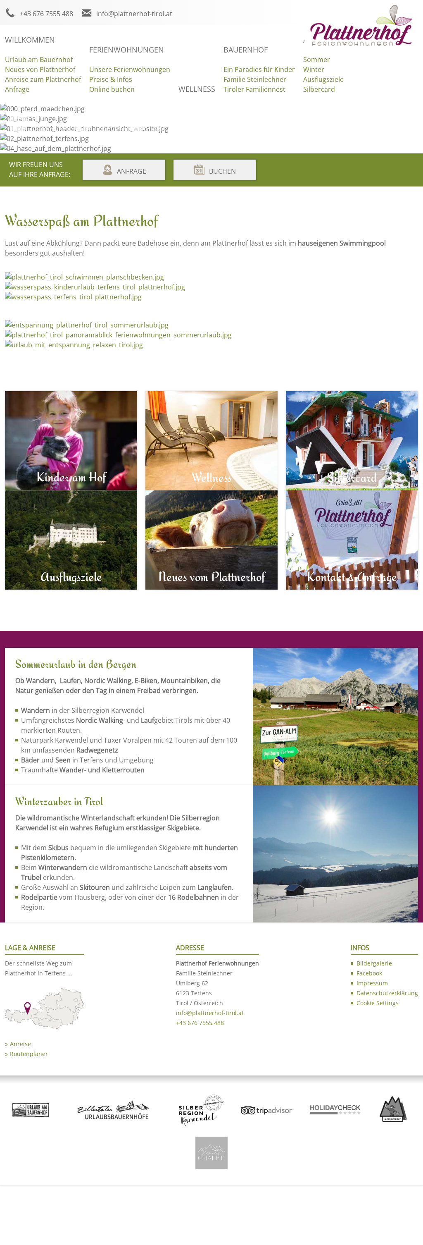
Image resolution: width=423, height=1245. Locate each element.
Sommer (316, 59)
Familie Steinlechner (254, 79)
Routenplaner (29, 1054)
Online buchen (112, 89)
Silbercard (319, 89)
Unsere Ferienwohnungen (129, 69)
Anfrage (17, 89)
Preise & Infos (110, 79)
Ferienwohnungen (126, 50)
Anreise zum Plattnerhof (43, 79)
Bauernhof (245, 50)
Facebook (111, 128)
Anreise (20, 1044)
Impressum (372, 983)
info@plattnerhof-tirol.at (134, 13)
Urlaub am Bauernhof (39, 59)
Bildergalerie (52, 128)
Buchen (222, 171)
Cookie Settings (377, 1003)
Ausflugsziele (323, 79)
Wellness (196, 89)
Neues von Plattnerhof (40, 69)
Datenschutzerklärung (387, 993)
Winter (313, 69)
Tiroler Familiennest (254, 89)
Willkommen (30, 40)
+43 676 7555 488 (46, 13)
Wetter (161, 128)
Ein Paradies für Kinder (259, 69)
